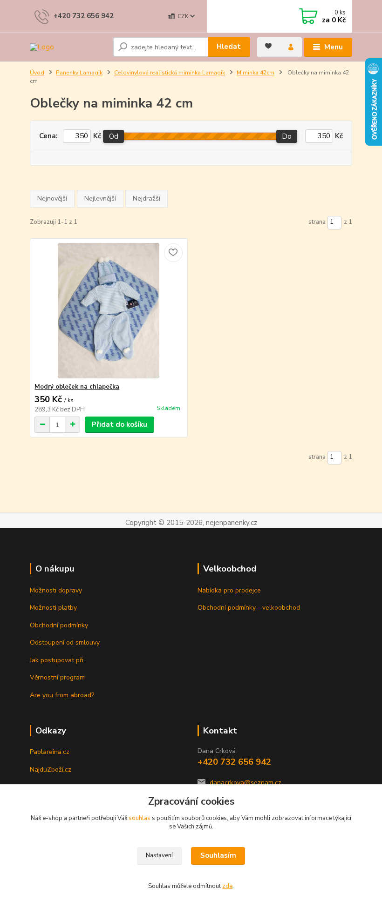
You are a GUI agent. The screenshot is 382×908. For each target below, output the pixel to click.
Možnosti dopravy (56, 590)
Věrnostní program (57, 677)
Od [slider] (113, 136)
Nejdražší (146, 198)
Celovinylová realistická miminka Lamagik (169, 72)
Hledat (229, 46)
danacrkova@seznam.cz (245, 782)
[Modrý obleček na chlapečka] (108, 310)
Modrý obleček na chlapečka (76, 387)
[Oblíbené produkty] (268, 46)
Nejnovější (52, 198)
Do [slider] (287, 136)
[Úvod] (68, 47)
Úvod (37, 72)
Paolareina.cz (49, 751)
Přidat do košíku (119, 424)
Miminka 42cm (255, 72)
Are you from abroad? (62, 695)
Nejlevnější (100, 198)
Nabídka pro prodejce (229, 590)
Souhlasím (218, 855)
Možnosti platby (53, 607)
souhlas (139, 818)
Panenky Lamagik (79, 72)
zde (227, 886)
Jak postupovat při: (57, 660)
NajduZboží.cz (50, 769)
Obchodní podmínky (59, 625)
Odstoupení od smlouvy (65, 642)
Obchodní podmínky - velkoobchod (249, 607)
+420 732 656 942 (84, 15)
